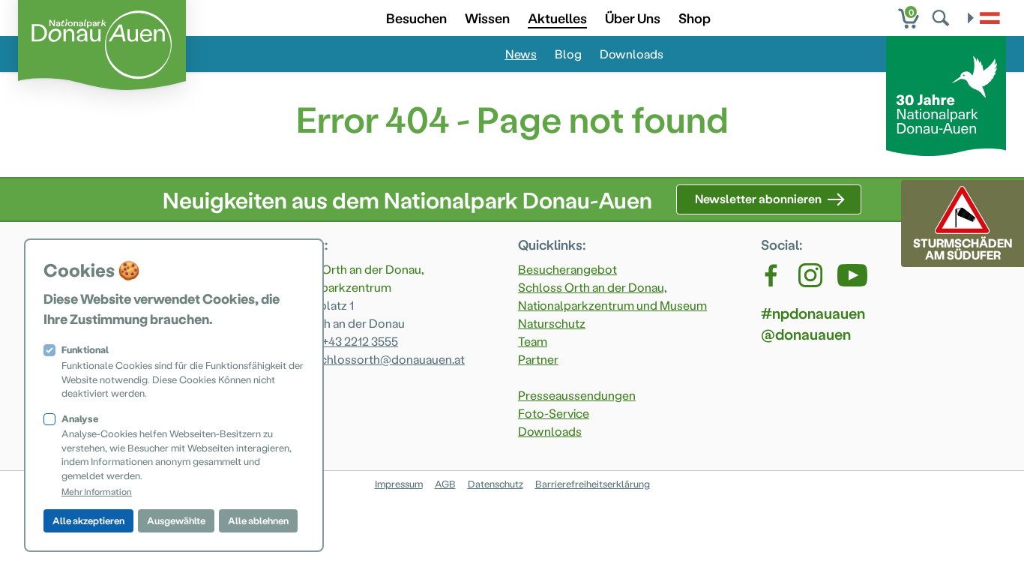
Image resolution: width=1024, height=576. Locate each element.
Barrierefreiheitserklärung (592, 483)
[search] (942, 18)
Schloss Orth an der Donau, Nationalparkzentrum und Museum (612, 296)
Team (532, 341)
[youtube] (852, 275)
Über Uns (632, 18)
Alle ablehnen (258, 520)
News (521, 53)
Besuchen (416, 18)
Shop (694, 18)
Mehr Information (96, 491)
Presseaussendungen (577, 395)
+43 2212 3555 (360, 341)
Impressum (399, 483)
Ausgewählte (176, 520)
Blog (568, 53)
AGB (445, 483)
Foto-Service (553, 413)
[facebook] (772, 275)
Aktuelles (557, 18)
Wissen (487, 18)
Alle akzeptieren (88, 520)
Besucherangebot (567, 269)
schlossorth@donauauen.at (389, 359)
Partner (538, 359)
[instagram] (810, 275)
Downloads (631, 53)
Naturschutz (551, 323)
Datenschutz (495, 483)
